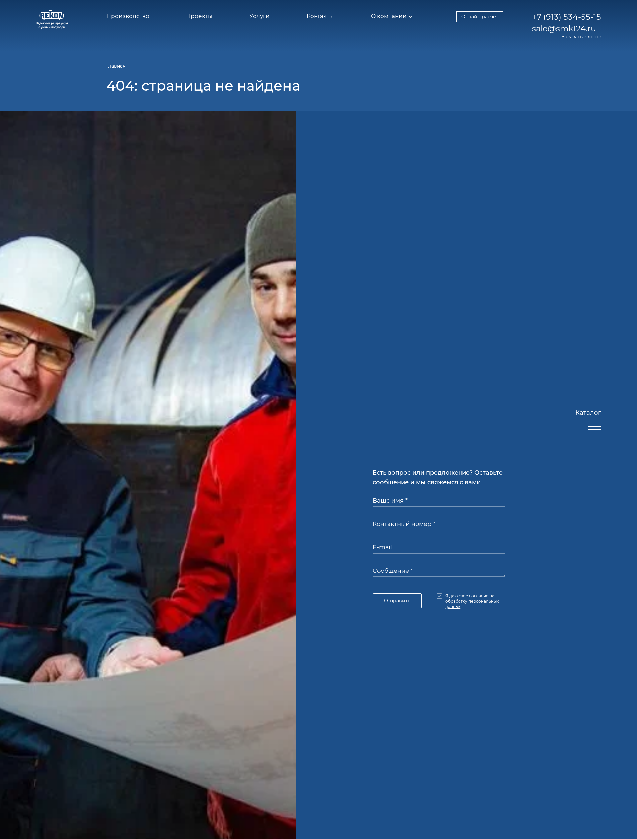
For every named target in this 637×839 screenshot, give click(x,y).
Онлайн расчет (479, 17)
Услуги (259, 16)
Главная (115, 66)
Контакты (320, 16)
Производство (127, 16)
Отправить (397, 601)
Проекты (199, 16)
